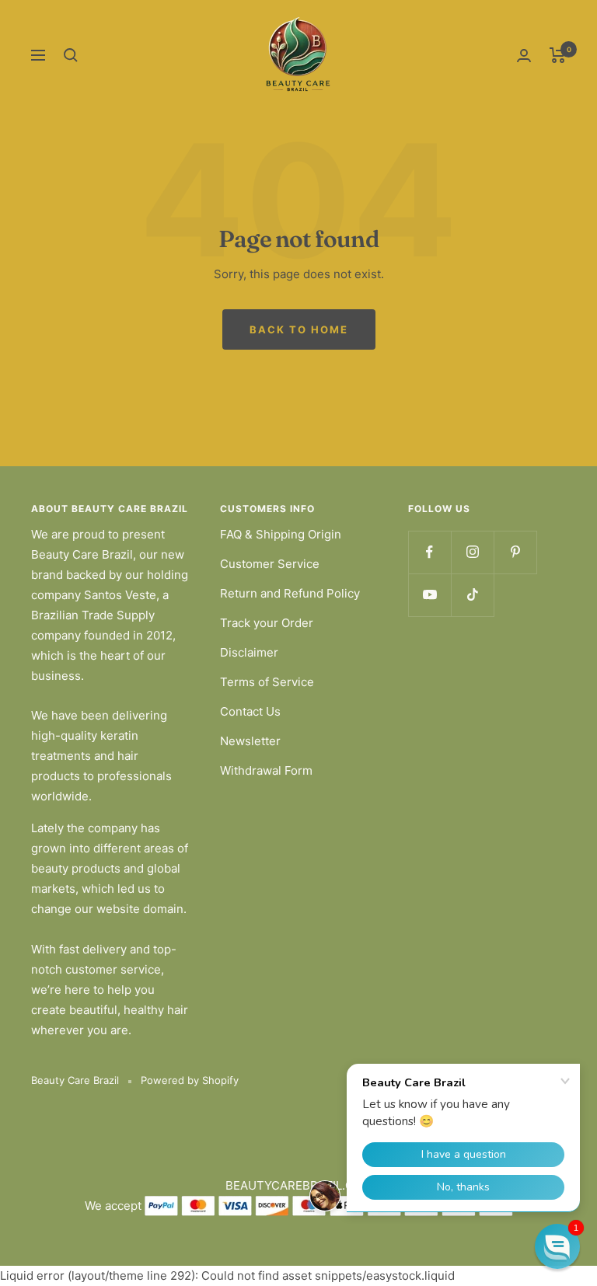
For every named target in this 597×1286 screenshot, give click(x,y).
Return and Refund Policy (290, 593)
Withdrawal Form (266, 770)
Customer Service (269, 563)
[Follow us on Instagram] (472, 552)
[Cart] (558, 55)
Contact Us (250, 711)
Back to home (299, 329)
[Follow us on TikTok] (472, 594)
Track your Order (266, 622)
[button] (557, 1246)
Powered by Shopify (190, 1080)
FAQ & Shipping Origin (280, 534)
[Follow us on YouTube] (429, 594)
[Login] (524, 55)
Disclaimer (249, 652)
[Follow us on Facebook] (429, 552)
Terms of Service (267, 681)
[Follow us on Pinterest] (515, 552)
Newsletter (250, 741)
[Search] (71, 55)
